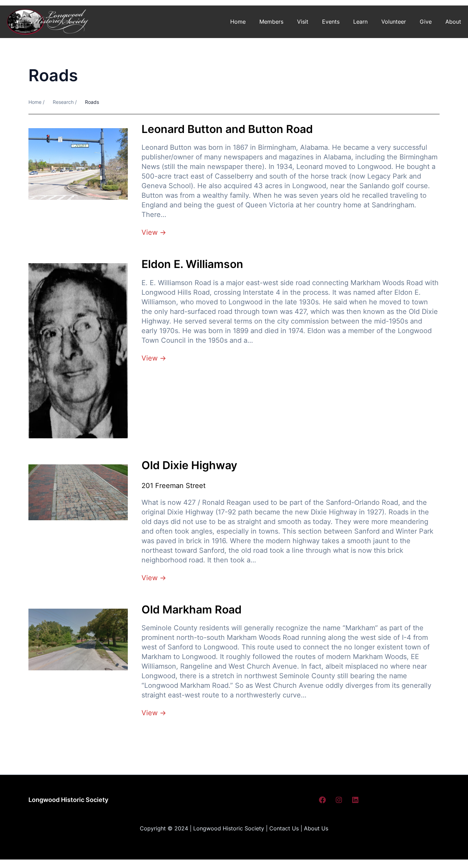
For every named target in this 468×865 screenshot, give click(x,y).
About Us (316, 828)
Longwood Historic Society (68, 799)
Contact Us (284, 828)
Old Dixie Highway (189, 465)
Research (63, 102)
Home (238, 21)
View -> (153, 232)
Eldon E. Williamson (192, 264)
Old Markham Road (191, 609)
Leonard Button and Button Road (227, 129)
